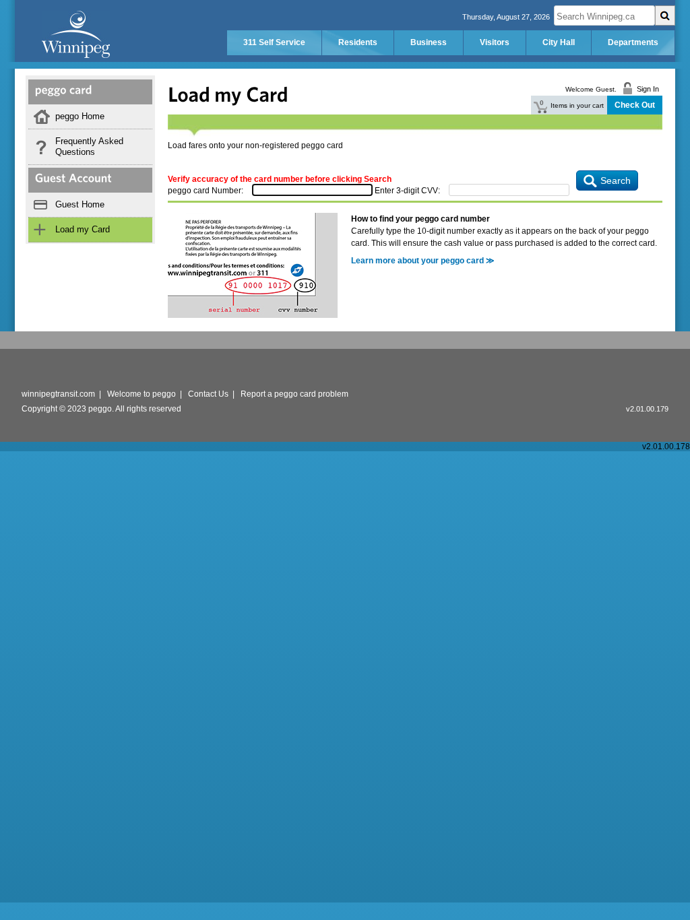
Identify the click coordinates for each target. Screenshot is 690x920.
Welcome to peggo (141, 394)
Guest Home (79, 204)
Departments (633, 42)
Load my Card (82, 229)
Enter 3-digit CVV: (407, 190)
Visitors (494, 42)
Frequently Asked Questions (89, 146)
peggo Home (79, 116)
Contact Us (208, 394)
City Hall (558, 42)
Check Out (635, 105)
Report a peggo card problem (294, 394)
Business (428, 42)
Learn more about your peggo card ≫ (423, 260)
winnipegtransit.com (58, 394)
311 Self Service (274, 42)
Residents (357, 42)
